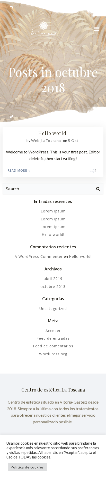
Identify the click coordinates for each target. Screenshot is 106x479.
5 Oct (73, 140)
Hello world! (53, 234)
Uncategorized (53, 308)
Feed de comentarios (53, 346)
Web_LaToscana (46, 140)
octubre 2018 (53, 286)
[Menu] (96, 29)
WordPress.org (53, 353)
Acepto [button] (60, 467)
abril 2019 (53, 278)
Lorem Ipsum (53, 226)
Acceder (53, 330)
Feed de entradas (53, 338)
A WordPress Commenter (39, 256)
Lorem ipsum (53, 211)
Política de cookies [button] (27, 467)
